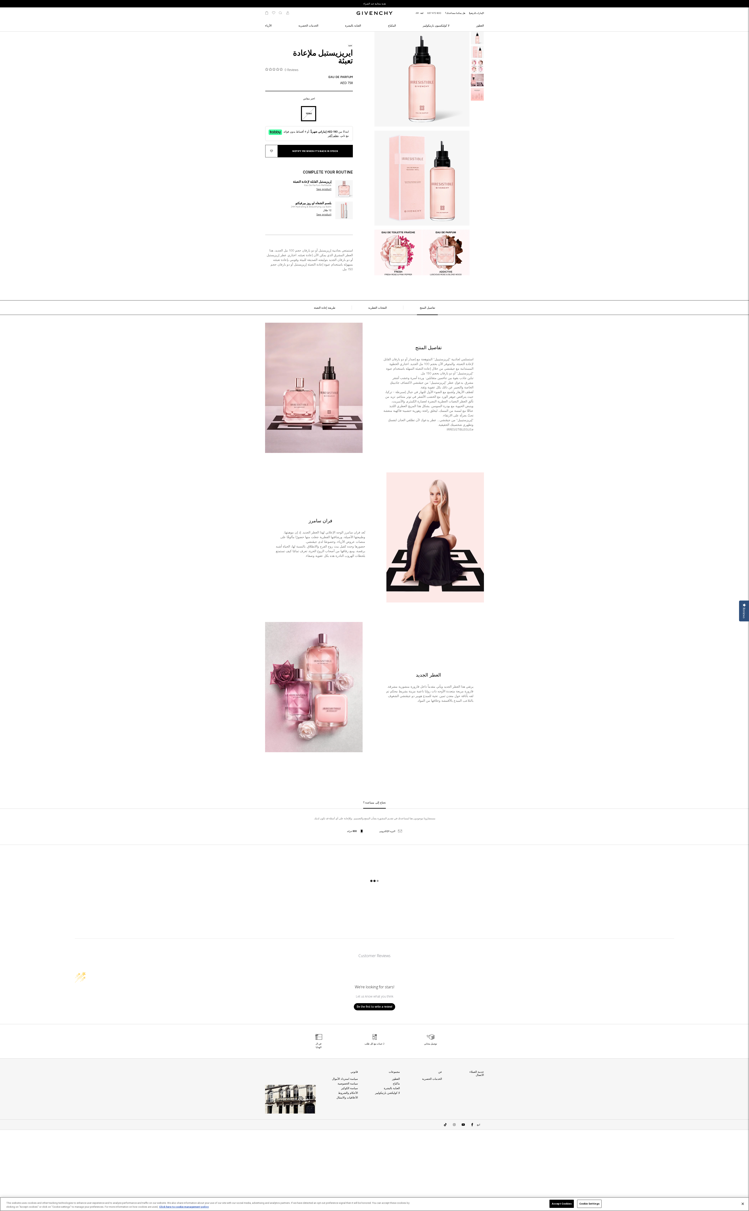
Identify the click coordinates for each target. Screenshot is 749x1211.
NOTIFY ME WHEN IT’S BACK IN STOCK (315, 151)
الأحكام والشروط (348, 1092)
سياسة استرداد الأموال (345, 1078)
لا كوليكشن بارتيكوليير (387, 1092)
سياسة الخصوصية (348, 1083)
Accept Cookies (562, 1203)
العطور (480, 25)
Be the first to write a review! (374, 1006)
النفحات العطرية (377, 307)
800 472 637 (434, 13)
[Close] (742, 1203)
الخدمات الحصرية (308, 25)
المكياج (392, 25)
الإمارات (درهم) (476, 13)
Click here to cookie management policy (184, 1206)
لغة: (419, 13)
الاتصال (480, 1074)
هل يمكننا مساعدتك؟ (455, 13)
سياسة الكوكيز (349, 1088)
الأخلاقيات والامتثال (347, 1097)
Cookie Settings (589, 1203)
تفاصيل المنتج (427, 307)
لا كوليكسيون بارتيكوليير (436, 25)
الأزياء (268, 25)
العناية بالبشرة (353, 25)
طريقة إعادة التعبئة (324, 307)
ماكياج (396, 1083)
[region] (374, 1204)
